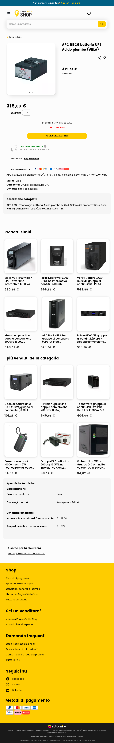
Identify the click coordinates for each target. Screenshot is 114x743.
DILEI (85, 730)
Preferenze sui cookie (75, 736)
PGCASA (55, 730)
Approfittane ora (70, 2)
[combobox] (57, 24)
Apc (18, 181)
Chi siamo (35, 736)
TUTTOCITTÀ (77, 730)
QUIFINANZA (101, 730)
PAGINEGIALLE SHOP (43, 730)
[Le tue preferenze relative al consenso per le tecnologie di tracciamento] (109, 738)
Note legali (44, 736)
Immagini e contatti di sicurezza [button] (26, 553)
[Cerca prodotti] (102, 24)
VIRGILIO (18, 730)
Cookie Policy (61, 736)
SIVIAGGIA (92, 730)
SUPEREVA (62, 733)
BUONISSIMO (52, 733)
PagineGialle (31, 158)
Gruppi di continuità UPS (35, 185)
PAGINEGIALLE (28, 730)
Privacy (51, 736)
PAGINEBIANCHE (65, 730)
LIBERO (10, 730)
